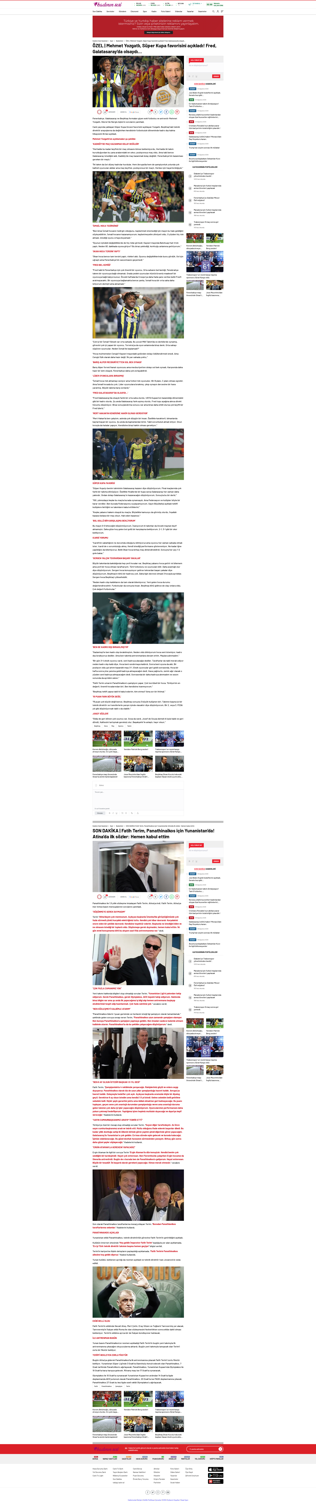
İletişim (139, 1500)
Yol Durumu (200, 1458)
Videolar (178, 11)
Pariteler (185, 1458)
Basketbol (119, 41)
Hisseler (172, 1458)
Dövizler (157, 1472)
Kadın (154, 11)
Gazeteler (202, 11)
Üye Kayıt (189, 1472)
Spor (145, 11)
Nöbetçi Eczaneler (120, 1475)
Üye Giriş (188, 1469)
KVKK (164, 1500)
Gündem (122, 11)
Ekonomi (134, 11)
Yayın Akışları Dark (120, 1472)
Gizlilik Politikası (148, 1500)
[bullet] (126, 813)
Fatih (96, 1386)
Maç (112, 726)
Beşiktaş (97, 726)
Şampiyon (118, 1386)
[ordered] (122, 813)
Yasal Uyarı (184, 1500)
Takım (129, 726)
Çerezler (158, 1500)
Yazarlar (190, 11)
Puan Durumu (158, 1458)
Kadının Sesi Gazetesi (100, 41)
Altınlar (157, 1469)
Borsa (95, 1458)
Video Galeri (175, 1472)
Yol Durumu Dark (99, 1472)
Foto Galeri (165, 11)
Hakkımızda (132, 1500)
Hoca (106, 726)
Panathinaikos (107, 1386)
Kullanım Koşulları (173, 1500)
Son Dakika (97, 11)
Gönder (100, 813)
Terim (128, 1386)
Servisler (110, 11)
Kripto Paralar (216, 1458)
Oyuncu (120, 726)
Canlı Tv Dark (118, 1469)
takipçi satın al (118, 1482)
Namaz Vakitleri (110, 1458)
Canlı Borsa (137, 1469)
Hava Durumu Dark (100, 1469)
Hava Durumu (142, 1458)
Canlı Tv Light (98, 1475)
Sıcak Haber (175, 1482)
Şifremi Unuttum (192, 1475)
